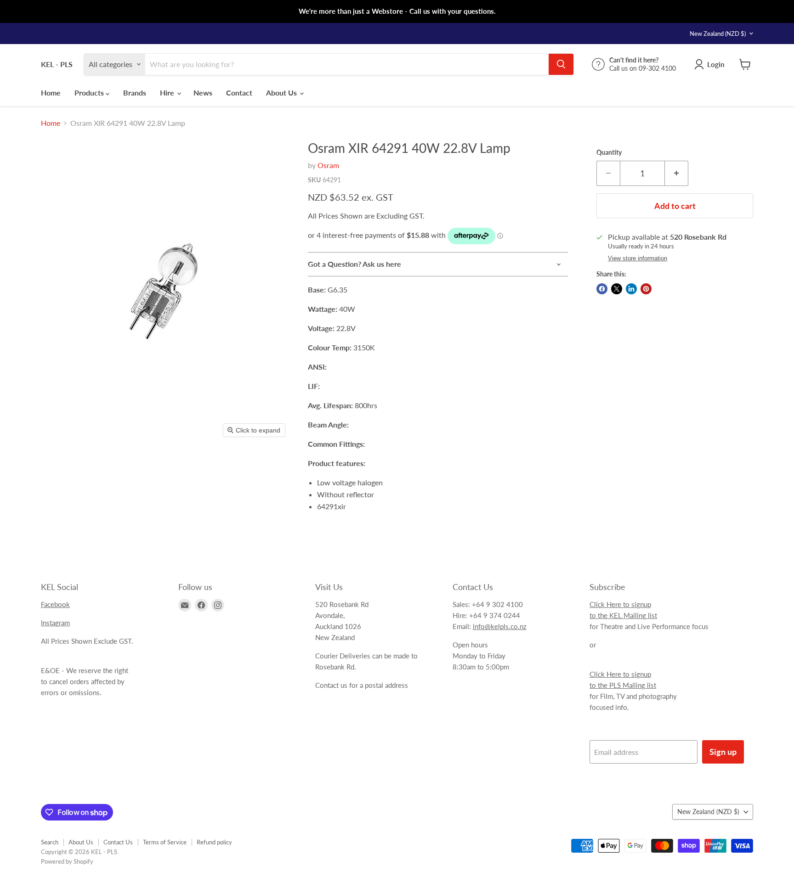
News (202, 92)
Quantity (609, 152)
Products (90, 92)
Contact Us (118, 842)
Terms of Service (165, 842)
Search (49, 842)
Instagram (55, 622)
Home (51, 92)
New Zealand (718, 33)
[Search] (561, 64)
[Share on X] (616, 288)
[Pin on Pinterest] (646, 288)
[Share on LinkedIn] (631, 288)
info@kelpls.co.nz (500, 626)
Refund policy (214, 842)
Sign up (723, 752)
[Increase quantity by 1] (676, 173)
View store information (637, 258)
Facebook (55, 604)
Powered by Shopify (67, 861)
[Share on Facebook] (601, 288)
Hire (168, 92)
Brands (134, 92)
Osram (328, 165)
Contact (239, 92)
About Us (282, 92)
